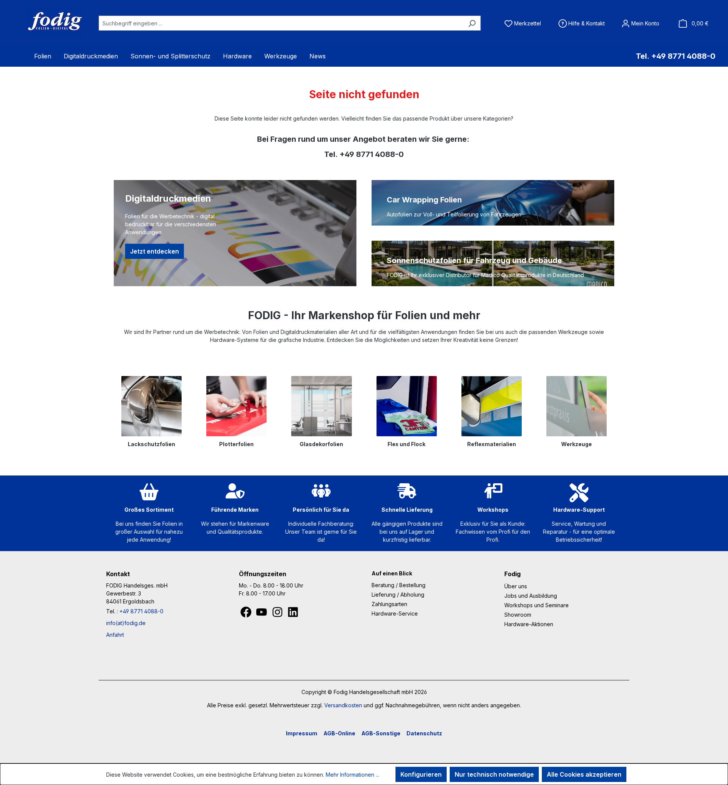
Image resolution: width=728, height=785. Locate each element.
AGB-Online (339, 733)
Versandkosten (343, 705)
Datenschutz (424, 733)
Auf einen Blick (392, 573)
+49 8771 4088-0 (141, 611)
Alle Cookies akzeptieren (584, 774)
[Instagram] (278, 614)
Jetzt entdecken (154, 251)
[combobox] (281, 23)
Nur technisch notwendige (494, 774)
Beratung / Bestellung (398, 585)
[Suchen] (472, 23)
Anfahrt (115, 634)
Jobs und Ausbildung (530, 595)
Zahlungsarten (389, 604)
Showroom (517, 614)
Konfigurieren (421, 774)
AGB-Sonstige (380, 733)
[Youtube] (262, 614)
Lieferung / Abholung (398, 594)
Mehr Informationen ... (352, 774)
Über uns (515, 586)
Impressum (301, 733)
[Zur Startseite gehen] (45, 21)
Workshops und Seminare (536, 605)
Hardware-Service (395, 613)
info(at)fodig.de (126, 623)
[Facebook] (246, 614)
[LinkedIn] (293, 614)
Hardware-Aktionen (528, 624)
